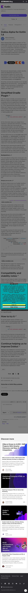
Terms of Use (7, 298)
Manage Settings (14, 307)
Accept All (14, 304)
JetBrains (11, 590)
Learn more (16, 292)
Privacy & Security (5, 576)
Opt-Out (13, 302)
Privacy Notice (20, 297)
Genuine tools (4, 578)
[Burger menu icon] (26, 1)
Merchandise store (7, 587)
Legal (21, 576)
